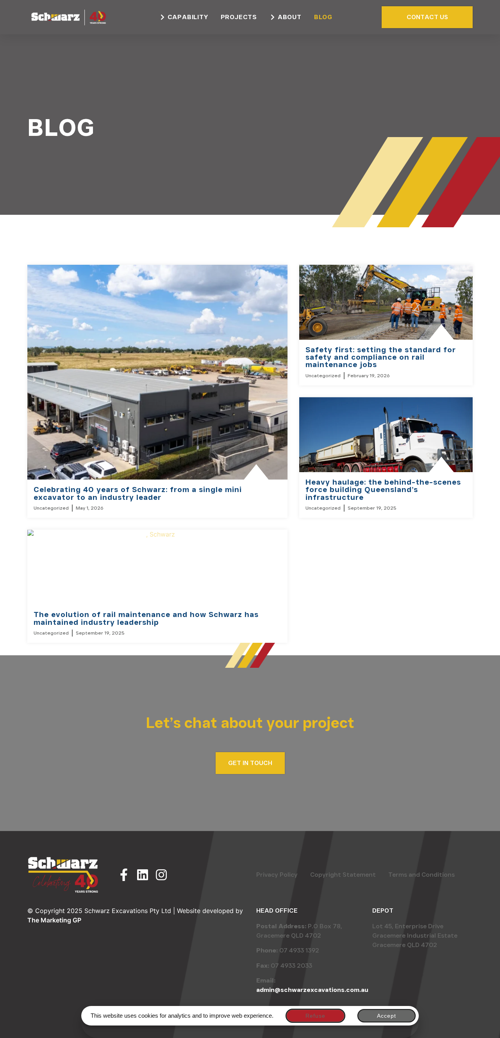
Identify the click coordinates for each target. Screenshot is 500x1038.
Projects (239, 17)
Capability (188, 17)
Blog (323, 17)
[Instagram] (161, 875)
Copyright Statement (343, 874)
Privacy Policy (277, 874)
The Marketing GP (54, 920)
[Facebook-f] (124, 875)
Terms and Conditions (421, 874)
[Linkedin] (142, 875)
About (290, 17)
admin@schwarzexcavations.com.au (312, 989)
